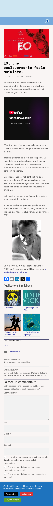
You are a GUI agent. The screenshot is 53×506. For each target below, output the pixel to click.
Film (8, 345)
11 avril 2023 (10, 77)
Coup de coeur (14, 352)
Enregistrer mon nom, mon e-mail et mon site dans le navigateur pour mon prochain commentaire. (26, 460)
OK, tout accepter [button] (12, 500)
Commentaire (10, 393)
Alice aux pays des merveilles (17, 361)
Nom (6, 422)
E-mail (7, 434)
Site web (7, 445)
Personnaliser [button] (11, 494)
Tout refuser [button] (26, 494)
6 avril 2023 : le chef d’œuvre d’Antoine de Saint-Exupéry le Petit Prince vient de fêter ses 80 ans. (25, 373)
